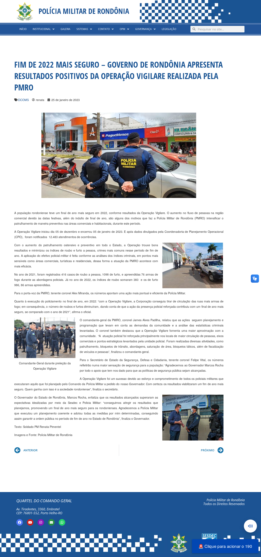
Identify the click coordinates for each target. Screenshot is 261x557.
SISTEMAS (82, 29)
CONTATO (104, 29)
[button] (44, 29)
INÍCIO (23, 29)
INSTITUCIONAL (42, 29)
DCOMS (23, 100)
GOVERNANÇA (143, 29)
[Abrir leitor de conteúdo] (250, 526)
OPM (122, 29)
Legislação (169, 29)
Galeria (65, 29)
